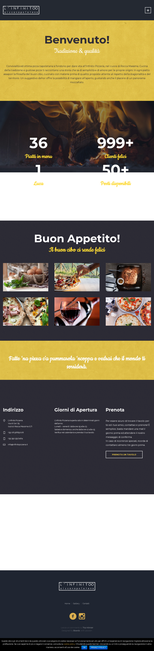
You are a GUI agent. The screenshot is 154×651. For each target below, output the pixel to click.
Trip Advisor (88, 627)
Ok (84, 647)
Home (67, 603)
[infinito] (77, 586)
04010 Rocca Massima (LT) (20, 426)
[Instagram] (82, 616)
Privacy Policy (98, 647)
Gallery (76, 603)
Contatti (86, 603)
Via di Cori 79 (14, 423)
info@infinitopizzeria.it (18, 444)
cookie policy (69, 644)
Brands (76, 630)
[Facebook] (73, 616)
